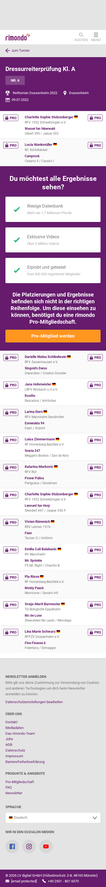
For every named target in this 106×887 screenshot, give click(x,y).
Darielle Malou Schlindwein (46, 357)
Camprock (32, 156)
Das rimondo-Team (20, 733)
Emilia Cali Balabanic (41, 549)
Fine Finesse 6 (35, 643)
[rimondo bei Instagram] (29, 846)
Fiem (28, 533)
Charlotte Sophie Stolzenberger (49, 117)
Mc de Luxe (33, 615)
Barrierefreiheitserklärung (25, 762)
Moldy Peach (34, 588)
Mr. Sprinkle (33, 561)
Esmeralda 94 (34, 423)
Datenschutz (15, 750)
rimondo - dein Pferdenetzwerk (17, 37)
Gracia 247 (32, 451)
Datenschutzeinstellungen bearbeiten (34, 702)
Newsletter (13, 793)
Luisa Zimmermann (40, 439)
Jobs (9, 739)
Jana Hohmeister (38, 384)
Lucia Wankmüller (39, 145)
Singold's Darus (36, 368)
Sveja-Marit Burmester (43, 604)
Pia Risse (32, 576)
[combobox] (53, 817)
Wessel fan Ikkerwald (40, 129)
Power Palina (34, 478)
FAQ (8, 787)
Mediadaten (14, 728)
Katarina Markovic (39, 467)
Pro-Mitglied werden (53, 336)
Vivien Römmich (38, 522)
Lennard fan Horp (37, 506)
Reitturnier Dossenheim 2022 (35, 93)
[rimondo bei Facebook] (12, 846)
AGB (8, 745)
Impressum (14, 756)
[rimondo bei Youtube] (46, 846)
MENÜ (96, 40)
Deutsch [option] (20, 817)
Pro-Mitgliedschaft (19, 782)
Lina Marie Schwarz (41, 631)
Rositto (30, 396)
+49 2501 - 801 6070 (63, 881)
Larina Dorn (34, 412)
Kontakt (11, 722)
